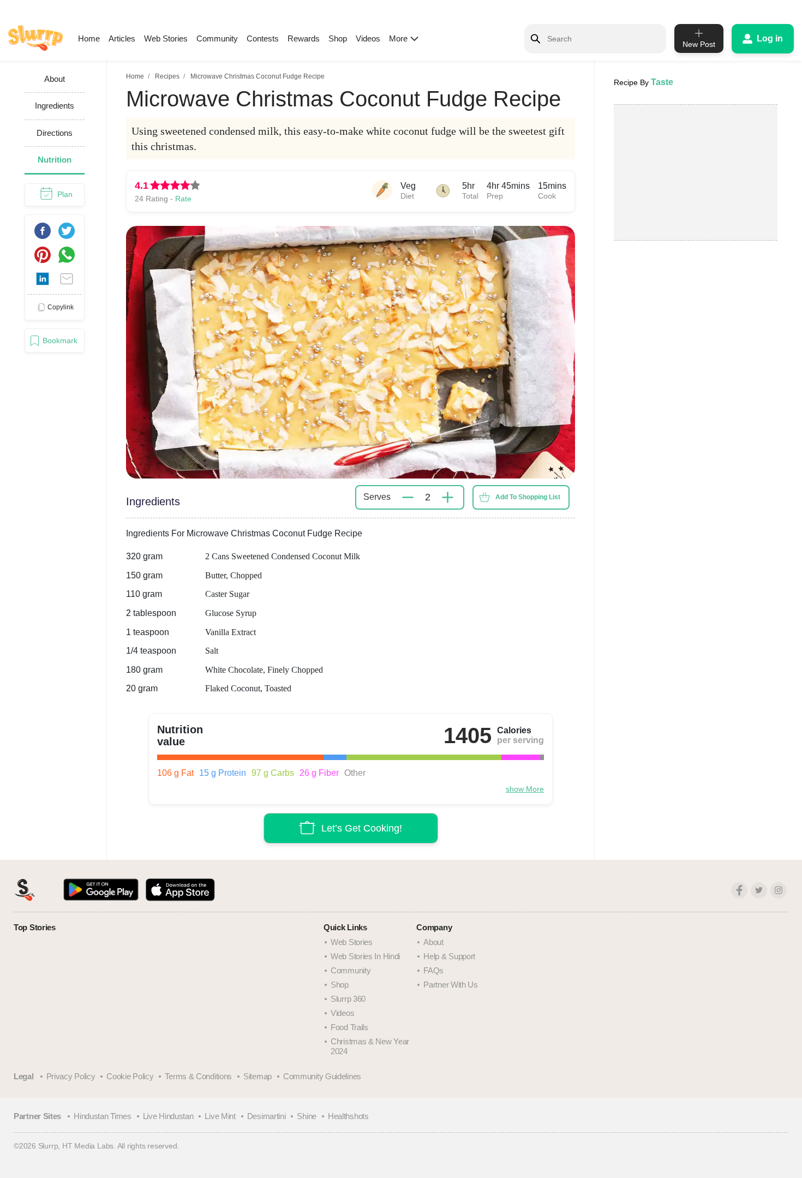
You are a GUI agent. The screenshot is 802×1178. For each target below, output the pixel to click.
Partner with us (450, 984)
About (433, 942)
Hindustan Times (102, 1116)
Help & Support (449, 956)
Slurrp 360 (348, 998)
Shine (306, 1116)
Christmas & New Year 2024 (370, 1046)
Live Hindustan (168, 1116)
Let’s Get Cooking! (361, 827)
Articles (122, 38)
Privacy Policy (70, 1076)
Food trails (349, 1027)
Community (217, 38)
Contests (263, 38)
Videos (368, 38)
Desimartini (266, 1116)
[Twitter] (759, 890)
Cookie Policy (129, 1076)
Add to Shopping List (527, 497)
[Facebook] (739, 890)
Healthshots (348, 1116)
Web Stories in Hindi (365, 956)
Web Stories (166, 38)
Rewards (304, 38)
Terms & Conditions (198, 1076)
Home (89, 38)
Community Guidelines (322, 1076)
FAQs (433, 970)
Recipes (167, 76)
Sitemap (257, 1076)
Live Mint (220, 1116)
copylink (60, 306)
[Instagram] (778, 890)
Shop (337, 38)
